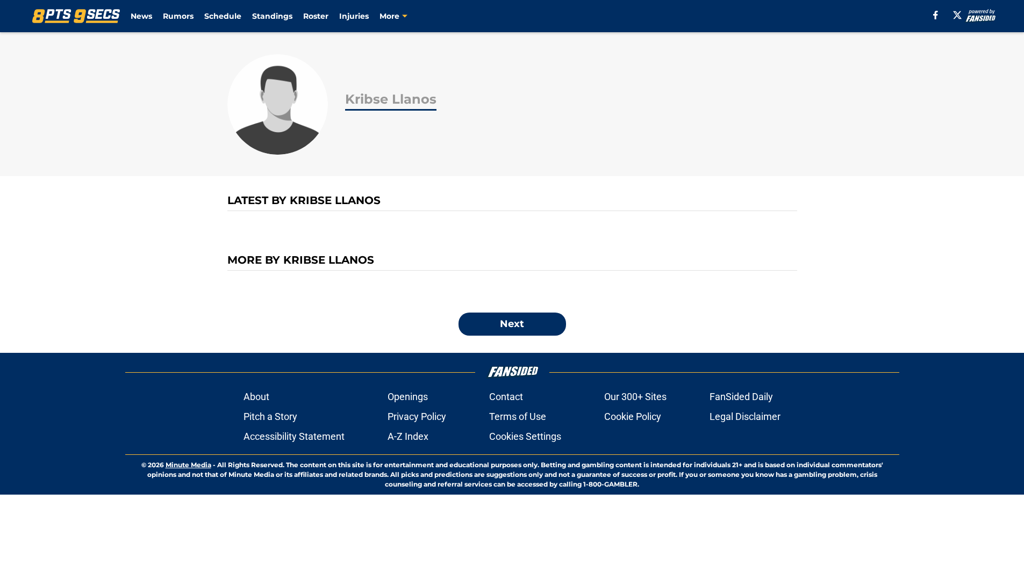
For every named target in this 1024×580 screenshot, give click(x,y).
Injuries (354, 16)
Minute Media (188, 465)
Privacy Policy (417, 416)
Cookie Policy (632, 416)
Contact (506, 396)
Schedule (222, 16)
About (256, 396)
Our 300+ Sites (635, 396)
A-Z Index (408, 436)
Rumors (178, 16)
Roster (315, 16)
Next (512, 324)
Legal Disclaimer (745, 416)
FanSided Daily (741, 396)
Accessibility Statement (294, 436)
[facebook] (935, 15)
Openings (408, 396)
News (141, 16)
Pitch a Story (270, 416)
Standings (272, 16)
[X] (957, 15)
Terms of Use (517, 416)
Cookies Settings (525, 436)
